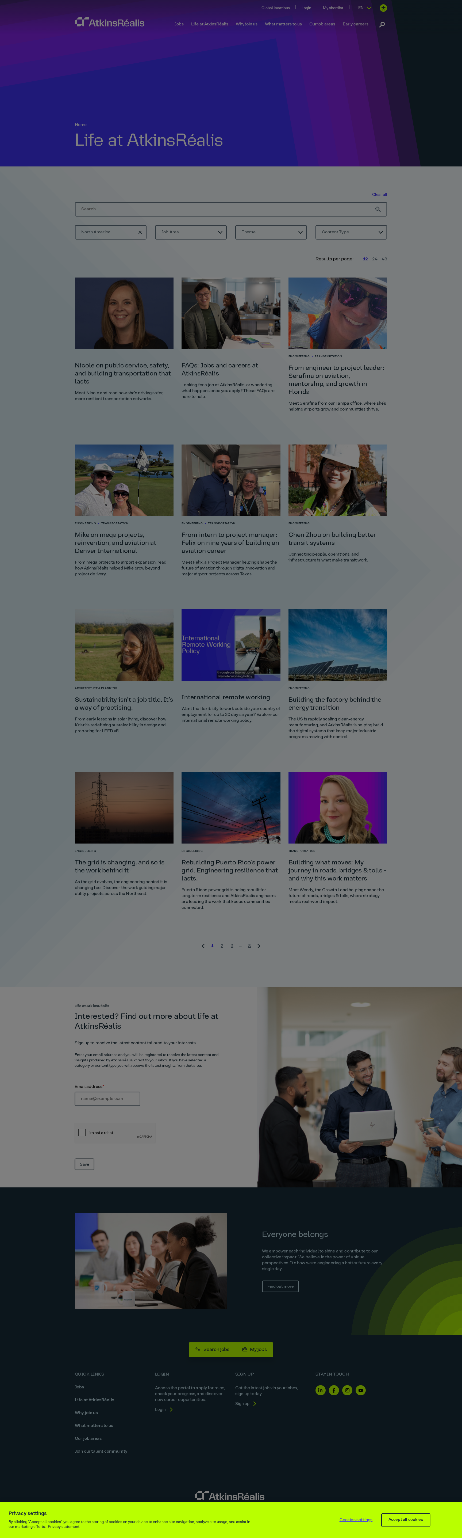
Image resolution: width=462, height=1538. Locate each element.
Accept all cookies (405, 1520)
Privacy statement (63, 1527)
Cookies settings (356, 1520)
